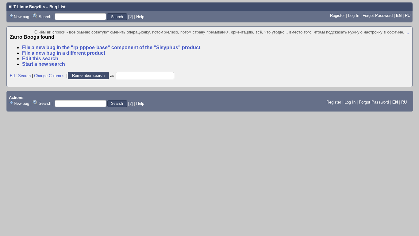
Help (140, 16)
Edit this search (40, 58)
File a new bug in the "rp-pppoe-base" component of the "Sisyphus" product (111, 47)
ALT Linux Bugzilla (27, 7)
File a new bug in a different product (63, 53)
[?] (130, 16)
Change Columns (49, 75)
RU (407, 15)
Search (45, 16)
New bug (21, 16)
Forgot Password (378, 15)
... (407, 32)
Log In (353, 15)
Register (337, 15)
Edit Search (20, 75)
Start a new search (43, 64)
